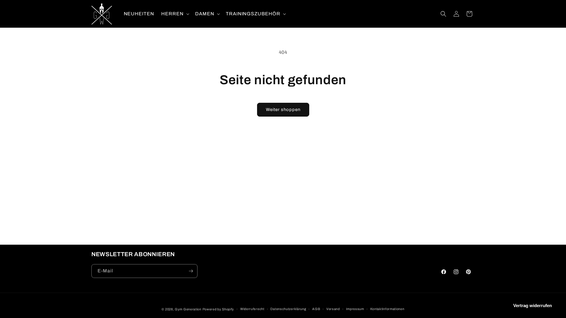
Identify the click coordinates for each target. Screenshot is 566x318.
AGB (316, 309)
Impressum (355, 309)
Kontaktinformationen (387, 309)
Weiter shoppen (283, 109)
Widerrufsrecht (252, 309)
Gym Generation (188, 309)
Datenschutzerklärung (288, 309)
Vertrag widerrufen (532, 305)
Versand (333, 309)
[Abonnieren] (190, 271)
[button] (175, 14)
